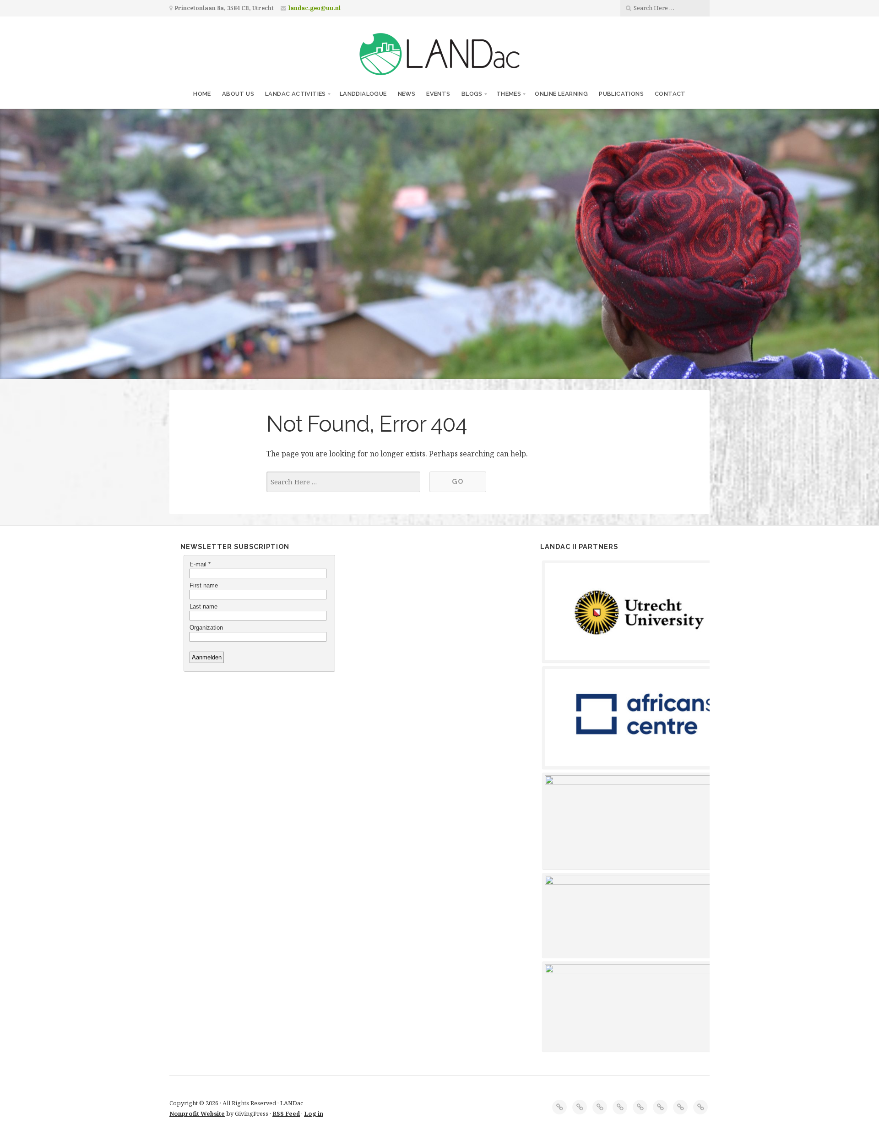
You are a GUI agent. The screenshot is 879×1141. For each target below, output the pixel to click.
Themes (508, 93)
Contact (670, 93)
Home (202, 93)
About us (238, 93)
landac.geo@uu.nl (314, 8)
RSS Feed (286, 1113)
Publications (621, 93)
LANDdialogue (363, 93)
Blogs (472, 93)
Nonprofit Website (197, 1113)
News (407, 93)
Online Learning (561, 93)
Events (438, 93)
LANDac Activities (295, 93)
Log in (313, 1113)
